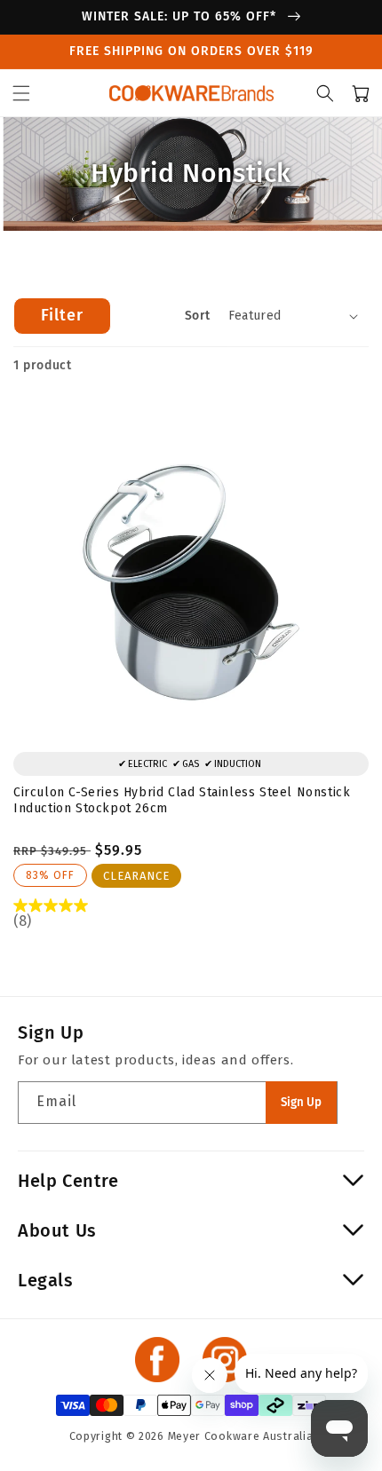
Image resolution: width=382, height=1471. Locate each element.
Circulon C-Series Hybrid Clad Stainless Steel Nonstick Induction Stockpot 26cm (181, 800)
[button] (21, 93)
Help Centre (68, 1180)
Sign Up (301, 1102)
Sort (198, 315)
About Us (57, 1230)
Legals (46, 1280)
